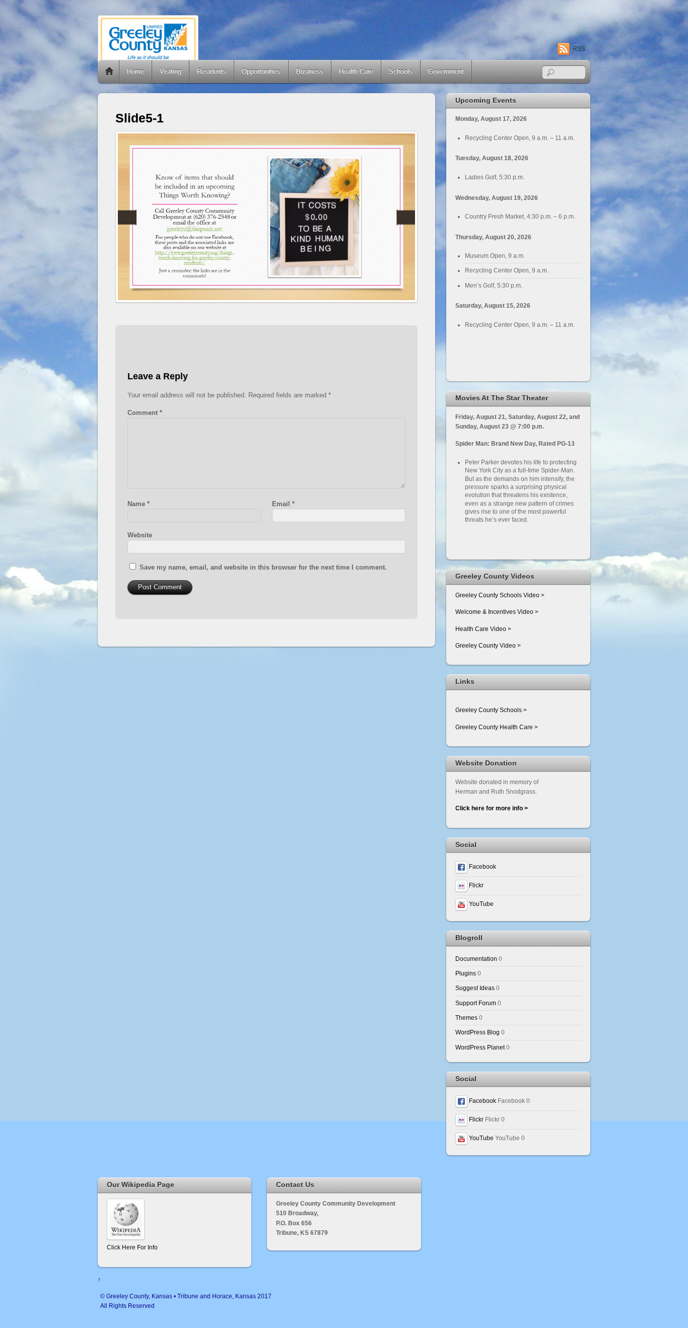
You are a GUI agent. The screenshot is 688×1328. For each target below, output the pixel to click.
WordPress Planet (480, 1047)
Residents (211, 71)
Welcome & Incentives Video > (496, 611)
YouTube (480, 903)
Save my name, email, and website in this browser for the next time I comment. (263, 567)
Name (138, 504)
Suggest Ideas (475, 988)
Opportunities (261, 71)
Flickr (475, 885)
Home (109, 71)
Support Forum (475, 1003)
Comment (144, 412)
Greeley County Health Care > (496, 727)
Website (139, 535)
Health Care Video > (483, 628)
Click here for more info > (491, 808)
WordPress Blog (477, 1032)
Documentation (476, 958)
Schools (400, 71)
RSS (579, 48)
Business (309, 71)
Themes (466, 1017)
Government (446, 71)
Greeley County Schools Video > (499, 595)
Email (283, 504)
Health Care (356, 71)
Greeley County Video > (488, 645)
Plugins (465, 973)
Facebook (481, 866)
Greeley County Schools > (491, 710)
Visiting (170, 71)
